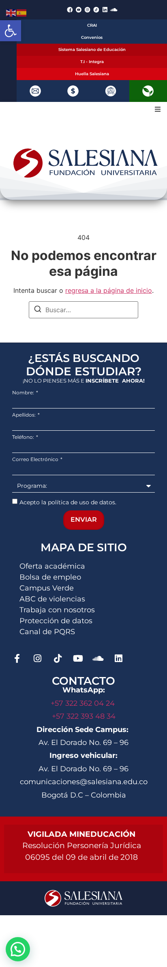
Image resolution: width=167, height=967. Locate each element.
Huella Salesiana (92, 73)
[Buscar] (37, 310)
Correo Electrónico (36, 459)
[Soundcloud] (114, 10)
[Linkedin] (105, 10)
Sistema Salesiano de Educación (92, 49)
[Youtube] (78, 658)
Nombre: (23, 392)
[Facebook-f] (17, 658)
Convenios (92, 37)
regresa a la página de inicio (108, 290)
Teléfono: (23, 437)
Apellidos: (24, 415)
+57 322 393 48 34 (84, 716)
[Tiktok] (57, 658)
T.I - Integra (92, 61)
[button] (10, 30)
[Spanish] (22, 12)
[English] (11, 12)
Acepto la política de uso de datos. (67, 502)
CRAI (92, 25)
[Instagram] (37, 658)
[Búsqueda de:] (83, 309)
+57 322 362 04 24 (84, 703)
